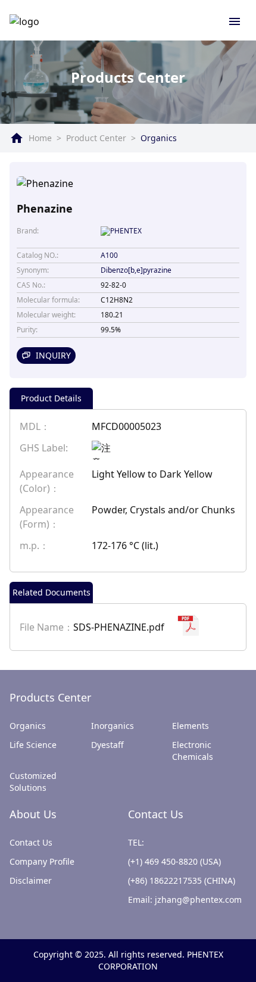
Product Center (96, 138)
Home (40, 138)
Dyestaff (107, 744)
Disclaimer (31, 880)
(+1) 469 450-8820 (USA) (174, 861)
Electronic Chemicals (192, 750)
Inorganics (112, 725)
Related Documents (51, 592)
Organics (159, 138)
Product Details (51, 398)
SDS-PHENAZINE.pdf (118, 627)
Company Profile (42, 861)
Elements (190, 725)
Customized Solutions (33, 781)
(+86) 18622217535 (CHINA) (181, 880)
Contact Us (31, 842)
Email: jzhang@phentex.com (185, 899)
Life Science (33, 744)
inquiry (53, 355)
